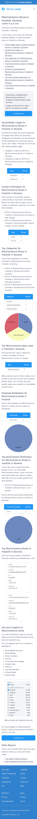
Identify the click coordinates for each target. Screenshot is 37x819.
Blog (22, 786)
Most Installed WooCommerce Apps (19, 762)
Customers (24, 782)
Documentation (8, 801)
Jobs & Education (13, 305)
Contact (23, 778)
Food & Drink (12, 309)
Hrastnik (11, 577)
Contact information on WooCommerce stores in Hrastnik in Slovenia (19, 53)
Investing (5, 778)
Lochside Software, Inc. (11, 814)
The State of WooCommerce (16, 759)
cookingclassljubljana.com (18, 603)
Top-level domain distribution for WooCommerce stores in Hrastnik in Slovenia (19, 80)
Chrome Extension (25, 2)
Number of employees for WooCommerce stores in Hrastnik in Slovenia (19, 72)
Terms (22, 801)
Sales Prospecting (9, 774)
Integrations (6, 782)
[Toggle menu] (34, 9)
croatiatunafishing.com (17, 572)
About (22, 774)
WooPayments (13, 369)
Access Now (18, 114)
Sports (9, 301)
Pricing (4, 797)
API (3, 786)
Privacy (23, 797)
